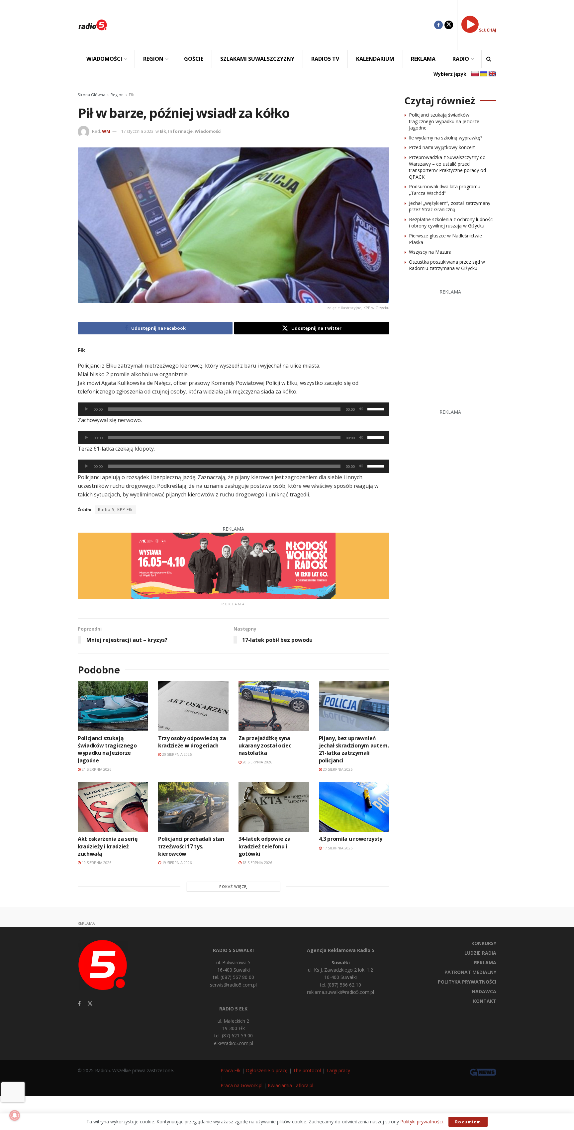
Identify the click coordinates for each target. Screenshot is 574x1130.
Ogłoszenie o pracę (267, 1070)
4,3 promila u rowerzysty (350, 838)
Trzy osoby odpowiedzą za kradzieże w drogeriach (192, 742)
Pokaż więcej (233, 886)
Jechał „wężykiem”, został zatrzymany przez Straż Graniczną (449, 206)
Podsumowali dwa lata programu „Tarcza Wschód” (444, 189)
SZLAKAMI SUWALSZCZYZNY (257, 58)
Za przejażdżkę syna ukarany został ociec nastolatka (265, 746)
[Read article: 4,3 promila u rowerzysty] (354, 807)
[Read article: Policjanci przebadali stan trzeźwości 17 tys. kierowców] (193, 807)
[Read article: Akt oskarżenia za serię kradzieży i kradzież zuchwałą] (113, 807)
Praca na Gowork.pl (241, 1085)
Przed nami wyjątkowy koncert (442, 147)
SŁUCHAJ (487, 30)
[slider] (376, 408)
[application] (233, 409)
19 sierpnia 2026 (96, 862)
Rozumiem (468, 1122)
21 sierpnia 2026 (96, 769)
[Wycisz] (361, 409)
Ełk (131, 95)
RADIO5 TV (325, 58)
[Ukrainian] (484, 73)
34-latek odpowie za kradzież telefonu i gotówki (265, 846)
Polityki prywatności (421, 1121)
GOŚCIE (193, 58)
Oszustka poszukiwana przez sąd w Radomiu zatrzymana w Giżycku (447, 265)
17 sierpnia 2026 (337, 847)
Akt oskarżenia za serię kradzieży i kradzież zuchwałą (108, 846)
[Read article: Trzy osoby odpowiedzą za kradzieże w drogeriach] (193, 706)
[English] (492, 73)
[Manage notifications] (14, 1115)
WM (106, 131)
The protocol (307, 1070)
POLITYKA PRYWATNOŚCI (467, 982)
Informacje (180, 131)
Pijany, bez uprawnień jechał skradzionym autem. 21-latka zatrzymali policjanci (354, 749)
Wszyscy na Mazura (430, 252)
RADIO (460, 58)
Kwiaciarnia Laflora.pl (290, 1085)
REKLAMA (423, 58)
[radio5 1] (233, 565)
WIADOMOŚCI (104, 58)
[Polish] (475, 73)
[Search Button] (488, 59)
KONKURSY (483, 943)
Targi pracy (338, 1070)
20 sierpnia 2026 (176, 754)
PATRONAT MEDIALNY (470, 972)
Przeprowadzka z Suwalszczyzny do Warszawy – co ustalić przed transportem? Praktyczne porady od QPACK (447, 167)
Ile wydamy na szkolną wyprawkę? (445, 137)
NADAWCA (484, 991)
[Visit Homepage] (93, 25)
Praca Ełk (230, 1070)
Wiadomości (208, 131)
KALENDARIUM (375, 58)
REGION (153, 58)
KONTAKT (484, 1001)
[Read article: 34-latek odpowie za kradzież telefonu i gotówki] (274, 807)
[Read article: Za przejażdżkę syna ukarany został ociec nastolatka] (274, 706)
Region (117, 95)
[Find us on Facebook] (438, 25)
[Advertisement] (276, 25)
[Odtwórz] (86, 409)
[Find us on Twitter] (448, 25)
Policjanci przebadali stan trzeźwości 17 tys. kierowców (191, 846)
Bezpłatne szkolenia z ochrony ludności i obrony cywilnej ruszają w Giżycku (451, 222)
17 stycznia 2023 (137, 131)
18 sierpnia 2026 (256, 862)
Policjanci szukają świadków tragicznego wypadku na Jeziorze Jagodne (107, 749)
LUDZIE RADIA (480, 953)
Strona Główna (91, 95)
